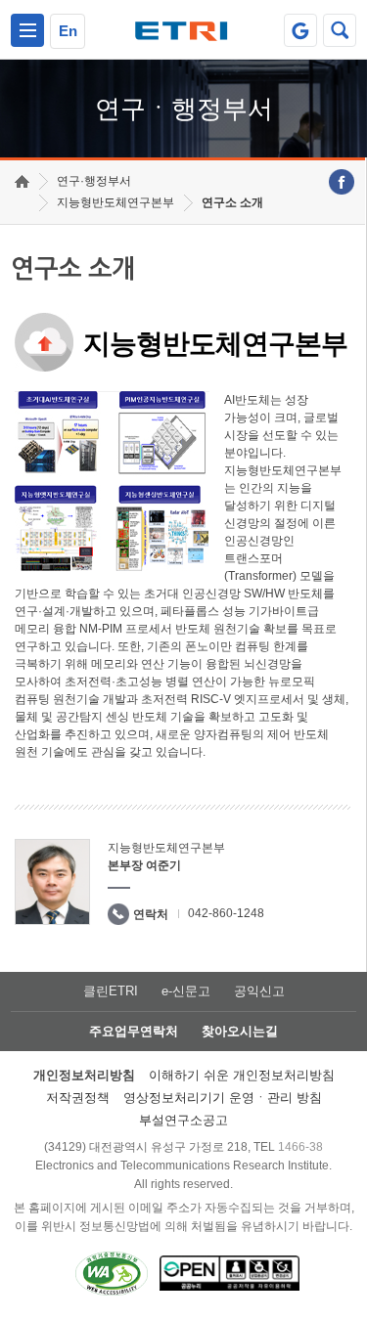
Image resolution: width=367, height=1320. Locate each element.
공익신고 (259, 991)
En (68, 30)
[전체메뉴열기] (27, 30)
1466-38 (300, 1147)
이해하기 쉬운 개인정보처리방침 (242, 1075)
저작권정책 (78, 1097)
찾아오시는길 (240, 1031)
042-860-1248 (226, 913)
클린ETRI (110, 991)
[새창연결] (341, 182)
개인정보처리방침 (84, 1075)
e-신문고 (185, 991)
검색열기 (339, 30)
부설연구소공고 (183, 1120)
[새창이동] (300, 30)
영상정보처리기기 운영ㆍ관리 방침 (222, 1097)
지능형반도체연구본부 (115, 202)
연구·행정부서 (94, 181)
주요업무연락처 (133, 1031)
